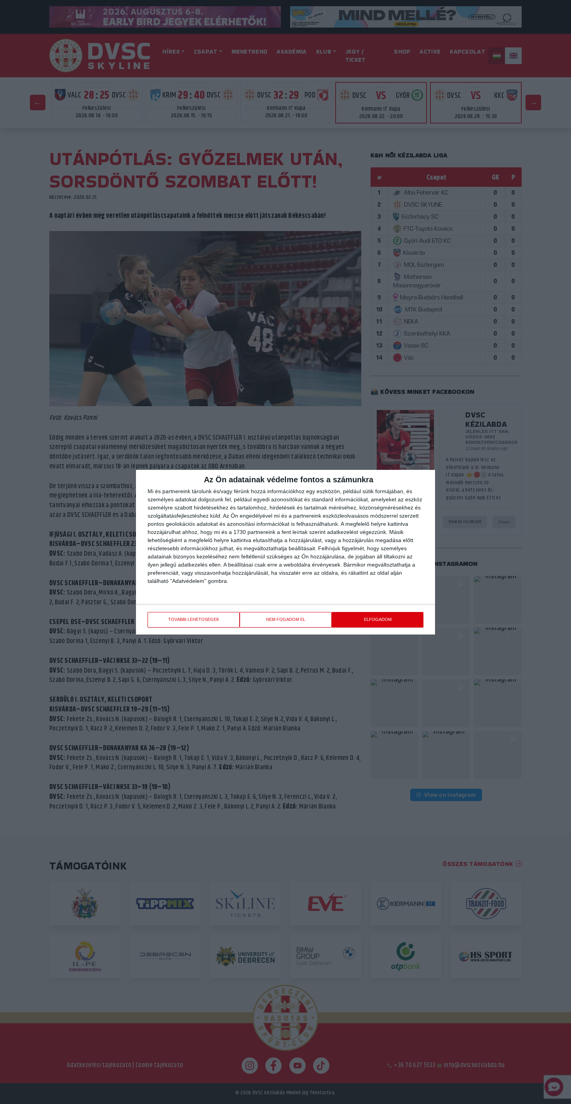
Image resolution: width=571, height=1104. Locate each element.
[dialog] (285, 552)
